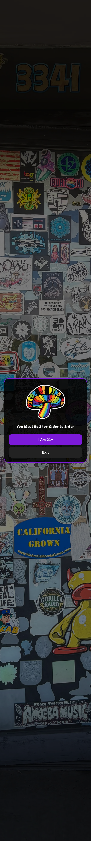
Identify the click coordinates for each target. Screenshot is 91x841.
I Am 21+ (45, 440)
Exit (45, 452)
